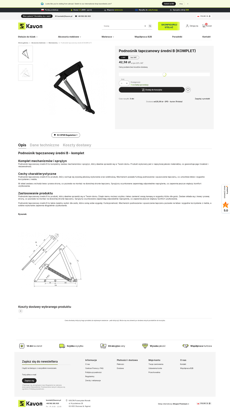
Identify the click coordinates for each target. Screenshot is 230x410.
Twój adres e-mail (29, 375)
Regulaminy (89, 376)
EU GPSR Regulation (66, 135)
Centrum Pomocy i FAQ (94, 368)
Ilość (122, 79)
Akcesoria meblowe (38, 43)
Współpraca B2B (186, 368)
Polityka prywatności (93, 372)
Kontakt (183, 364)
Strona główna (23, 43)
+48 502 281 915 (84, 16)
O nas (87, 364)
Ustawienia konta (155, 368)
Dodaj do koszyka (153, 90)
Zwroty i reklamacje (93, 380)
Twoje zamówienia (156, 364)
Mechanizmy (53, 43)
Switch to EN (169, 4)
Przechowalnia (154, 372)
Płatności (120, 364)
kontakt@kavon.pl (64, 16)
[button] (150, 26)
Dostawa (120, 368)
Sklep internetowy (172, 404)
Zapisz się (29, 380)
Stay (181, 4)
